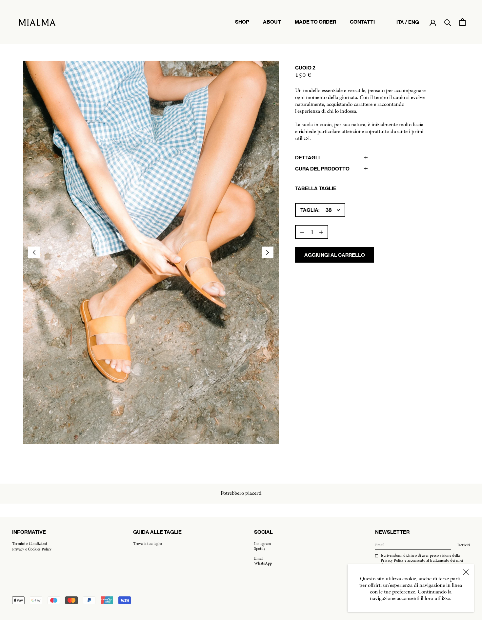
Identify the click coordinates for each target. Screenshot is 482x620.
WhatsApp (263, 564)
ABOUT (272, 25)
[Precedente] (34, 252)
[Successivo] (267, 252)
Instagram (262, 544)
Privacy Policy (392, 561)
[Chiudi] (466, 572)
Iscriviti (463, 545)
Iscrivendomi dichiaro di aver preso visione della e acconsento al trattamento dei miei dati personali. (422, 561)
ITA (400, 22)
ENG (413, 22)
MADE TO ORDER (315, 25)
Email (258, 559)
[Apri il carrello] (462, 22)
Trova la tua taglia (147, 544)
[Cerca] (447, 22)
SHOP (242, 22)
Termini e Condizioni (29, 544)
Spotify (260, 549)
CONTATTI (362, 25)
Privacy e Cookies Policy (31, 549)
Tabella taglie (315, 188)
